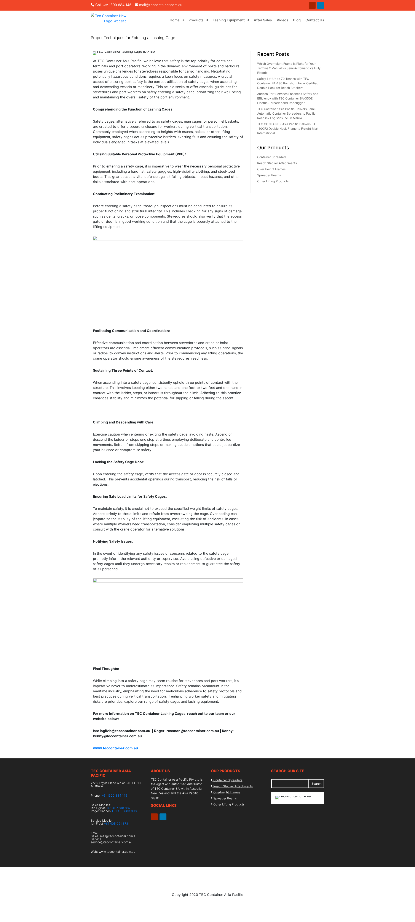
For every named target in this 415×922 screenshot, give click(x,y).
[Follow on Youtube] (312, 5)
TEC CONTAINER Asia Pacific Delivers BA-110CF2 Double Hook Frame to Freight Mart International (287, 128)
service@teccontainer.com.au (111, 842)
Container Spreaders (271, 157)
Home (174, 20)
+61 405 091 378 (116, 823)
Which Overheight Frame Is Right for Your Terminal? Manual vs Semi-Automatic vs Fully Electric (289, 68)
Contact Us (314, 20)
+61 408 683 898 (124, 811)
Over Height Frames (271, 169)
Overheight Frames (226, 792)
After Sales (263, 20)
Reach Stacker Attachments (277, 163)
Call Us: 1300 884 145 (113, 5)
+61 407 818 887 (118, 808)
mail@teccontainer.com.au (160, 5)
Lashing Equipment (229, 20)
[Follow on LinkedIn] (320, 5)
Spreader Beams (269, 175)
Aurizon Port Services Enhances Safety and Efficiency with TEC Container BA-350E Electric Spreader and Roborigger (287, 98)
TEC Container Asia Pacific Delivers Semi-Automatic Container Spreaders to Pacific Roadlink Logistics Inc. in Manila (286, 113)
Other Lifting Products (273, 181)
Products (196, 20)
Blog (297, 20)
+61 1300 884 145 (114, 795)
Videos (282, 20)
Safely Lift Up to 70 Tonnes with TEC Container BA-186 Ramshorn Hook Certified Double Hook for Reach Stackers (287, 83)
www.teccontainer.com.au (117, 851)
